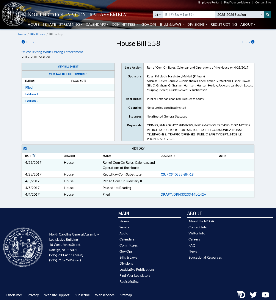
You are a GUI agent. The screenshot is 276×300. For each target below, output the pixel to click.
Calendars (126, 239)
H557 (29, 42)
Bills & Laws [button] (170, 24)
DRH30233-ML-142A (183, 194)
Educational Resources (205, 257)
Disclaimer (14, 295)
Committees (128, 245)
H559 (246, 42)
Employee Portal (208, 2)
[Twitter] (253, 295)
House (33, 24)
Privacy (33, 295)
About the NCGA (201, 221)
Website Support (56, 295)
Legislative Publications (137, 269)
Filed (29, 87)
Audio (123, 233)
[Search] (267, 14)
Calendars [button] (96, 24)
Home (22, 34)
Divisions (126, 263)
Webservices (104, 295)
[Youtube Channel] (265, 295)
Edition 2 (31, 101)
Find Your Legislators (237, 2)
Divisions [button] (196, 24)
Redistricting (224, 24)
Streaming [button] (69, 24)
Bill (156, 14)
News (192, 251)
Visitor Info (196, 233)
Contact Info (263, 2)
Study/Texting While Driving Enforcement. (53, 52)
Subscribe (82, 295)
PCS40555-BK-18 (177, 174)
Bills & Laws (37, 34)
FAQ (191, 245)
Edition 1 (31, 94)
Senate (49, 24)
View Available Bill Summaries (68, 74)
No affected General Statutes (167, 116)
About (246, 24)
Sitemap (126, 295)
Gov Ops (149, 24)
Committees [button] (123, 24)
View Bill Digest (68, 66)
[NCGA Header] (77, 14)
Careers (194, 239)
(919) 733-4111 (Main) (66, 255)
